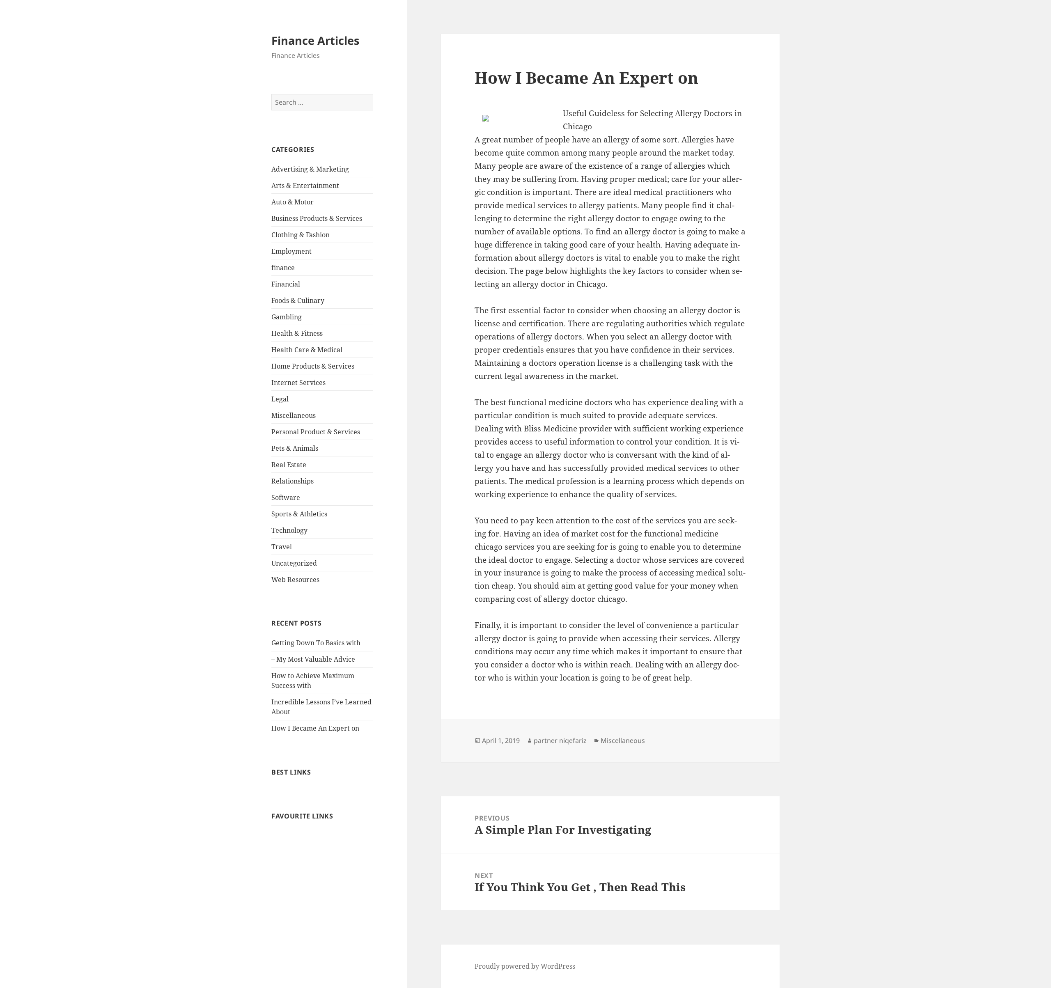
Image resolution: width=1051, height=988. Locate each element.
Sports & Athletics (299, 513)
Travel (281, 546)
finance (283, 267)
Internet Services (298, 382)
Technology (289, 530)
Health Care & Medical (306, 349)
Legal (280, 398)
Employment (291, 251)
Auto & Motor (292, 201)
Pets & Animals (294, 448)
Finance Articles (315, 40)
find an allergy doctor (636, 231)
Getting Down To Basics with (315, 642)
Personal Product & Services (315, 431)
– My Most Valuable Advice (313, 659)
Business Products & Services (316, 218)
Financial (285, 284)
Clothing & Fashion (300, 234)
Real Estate (288, 464)
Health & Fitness (297, 333)
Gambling (286, 316)
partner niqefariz (560, 740)
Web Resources (295, 579)
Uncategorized (294, 563)
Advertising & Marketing (310, 169)
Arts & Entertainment (305, 185)
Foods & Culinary (297, 300)
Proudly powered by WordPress (525, 966)
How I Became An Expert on (315, 728)
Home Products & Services (312, 366)
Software (285, 497)
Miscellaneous (293, 415)
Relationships (292, 481)
